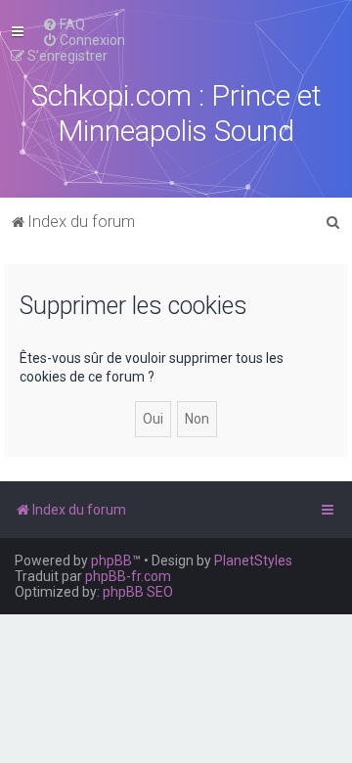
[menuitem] (63, 24)
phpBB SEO (138, 592)
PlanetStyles (253, 560)
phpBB (111, 560)
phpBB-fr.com (128, 576)
